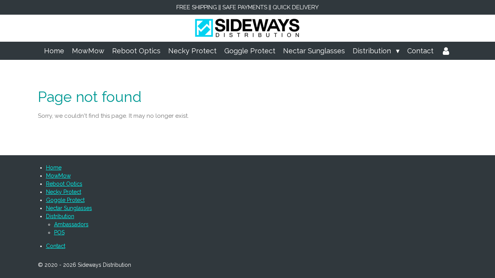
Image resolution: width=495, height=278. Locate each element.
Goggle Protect (65, 200)
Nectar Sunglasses (69, 208)
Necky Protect (63, 192)
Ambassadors (71, 224)
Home (53, 167)
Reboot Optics (64, 184)
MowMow (58, 176)
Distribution (60, 216)
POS (59, 232)
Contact (55, 246)
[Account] (446, 51)
